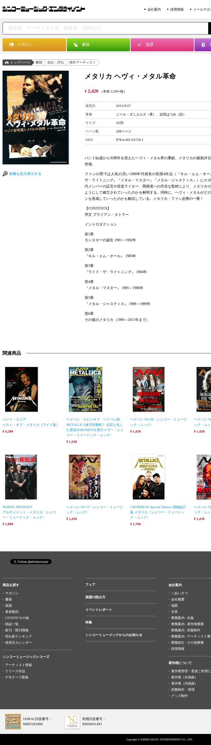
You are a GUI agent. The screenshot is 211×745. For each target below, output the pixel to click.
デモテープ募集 (17, 677)
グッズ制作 (179, 696)
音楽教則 (12, 612)
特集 (88, 622)
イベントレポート (98, 610)
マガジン (12, 593)
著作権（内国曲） (184, 683)
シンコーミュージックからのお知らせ (113, 635)
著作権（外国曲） (184, 677)
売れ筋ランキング (18, 636)
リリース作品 (15, 671)
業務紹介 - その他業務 (187, 642)
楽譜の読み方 (95, 597)
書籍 (39, 62)
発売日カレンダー (18, 642)
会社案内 (154, 9)
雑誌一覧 (12, 624)
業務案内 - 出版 (182, 618)
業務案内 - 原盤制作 (185, 630)
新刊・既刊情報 (17, 630)
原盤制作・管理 (183, 690)
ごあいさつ (179, 593)
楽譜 (8, 605)
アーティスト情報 (18, 665)
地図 (174, 605)
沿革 (174, 612)
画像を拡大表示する (25, 174)
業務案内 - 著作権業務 (187, 624)
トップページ (20, 62)
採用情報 (177, 9)
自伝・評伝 (55, 62)
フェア (90, 584)
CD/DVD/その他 (17, 618)
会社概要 (177, 599)
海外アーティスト (82, 62)
